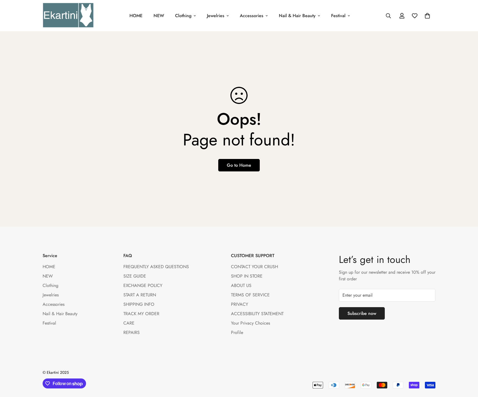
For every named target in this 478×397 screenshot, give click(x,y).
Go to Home (239, 165)
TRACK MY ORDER (141, 313)
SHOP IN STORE (247, 276)
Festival (338, 15)
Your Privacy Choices (250, 323)
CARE (128, 323)
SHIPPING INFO (138, 304)
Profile (237, 332)
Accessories (251, 15)
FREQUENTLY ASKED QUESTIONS (156, 266)
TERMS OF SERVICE (250, 295)
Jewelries (215, 15)
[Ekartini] (68, 15)
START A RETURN (139, 295)
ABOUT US (241, 285)
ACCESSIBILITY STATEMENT (257, 313)
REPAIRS (131, 332)
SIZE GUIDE (134, 276)
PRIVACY (239, 304)
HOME (135, 15)
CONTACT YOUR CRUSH (254, 266)
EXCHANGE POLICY (142, 285)
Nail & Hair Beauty (297, 15)
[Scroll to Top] (467, 367)
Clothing (183, 15)
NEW (159, 15)
